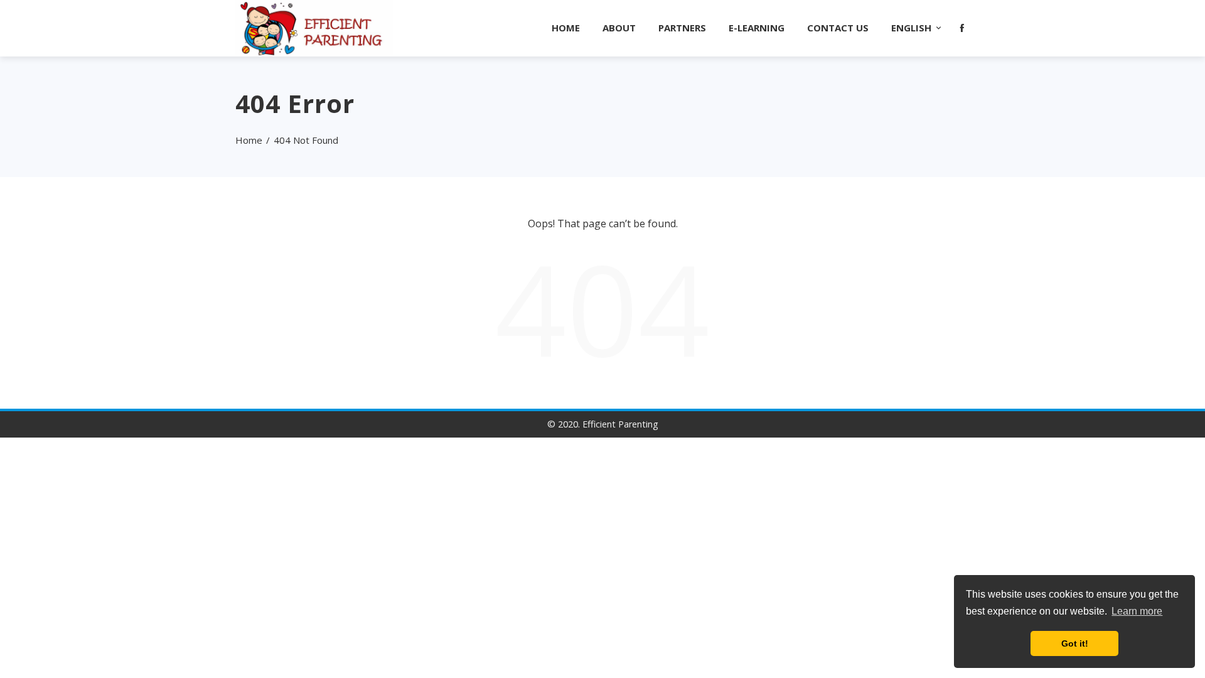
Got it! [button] (1074, 643)
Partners (682, 27)
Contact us (838, 27)
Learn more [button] (1136, 611)
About (619, 27)
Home (566, 27)
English (911, 27)
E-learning (757, 27)
